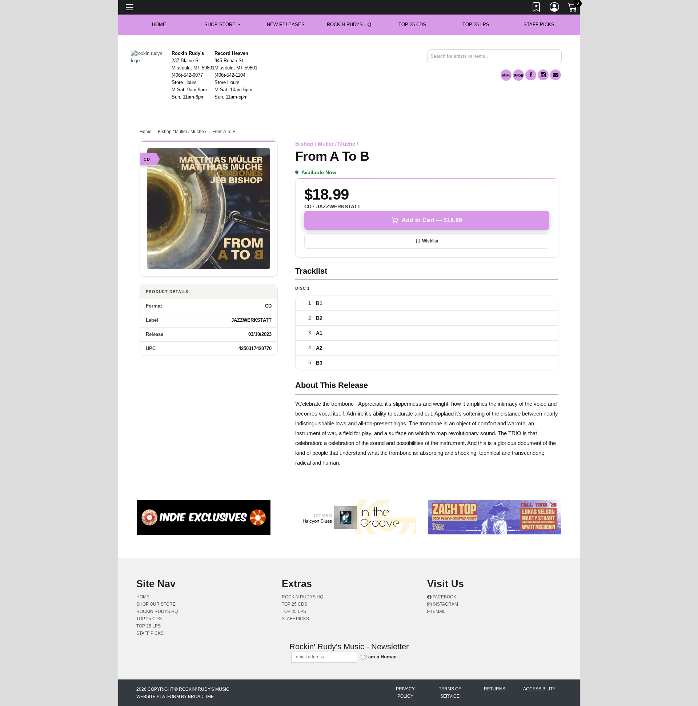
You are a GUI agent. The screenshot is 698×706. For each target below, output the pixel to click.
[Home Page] (148, 56)
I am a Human (381, 656)
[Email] (555, 75)
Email (439, 611)
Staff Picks (539, 24)
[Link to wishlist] (536, 8)
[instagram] (543, 75)
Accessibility (539, 688)
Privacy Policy (405, 692)
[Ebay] (506, 75)
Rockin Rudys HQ (349, 24)
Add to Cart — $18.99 (432, 220)
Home (146, 131)
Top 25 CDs (412, 24)
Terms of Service (450, 692)
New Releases (286, 24)
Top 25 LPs (475, 24)
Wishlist (430, 241)
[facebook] (531, 75)
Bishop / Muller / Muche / (182, 131)
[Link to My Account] (555, 8)
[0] (573, 8)
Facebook (444, 596)
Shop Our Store (156, 604)
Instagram (445, 604)
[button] (222, 24)
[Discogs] (518, 75)
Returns (494, 688)
